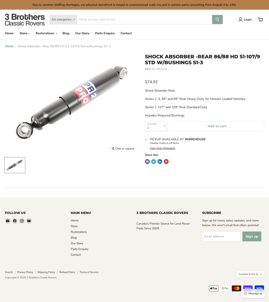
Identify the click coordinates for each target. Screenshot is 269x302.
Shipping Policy (46, 272)
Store (23, 33)
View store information (162, 148)
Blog (65, 33)
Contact (126, 33)
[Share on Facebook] (147, 161)
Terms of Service (89, 272)
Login (248, 19)
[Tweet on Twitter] (153, 161)
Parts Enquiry (105, 33)
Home (9, 33)
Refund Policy (67, 272)
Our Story (82, 33)
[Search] (217, 19)
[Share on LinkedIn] (160, 161)
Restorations (45, 33)
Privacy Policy (25, 272)
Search (9, 272)
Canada (248, 274)
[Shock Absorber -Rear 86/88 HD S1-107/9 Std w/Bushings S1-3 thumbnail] (15, 165)
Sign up (252, 236)
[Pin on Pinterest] (166, 161)
